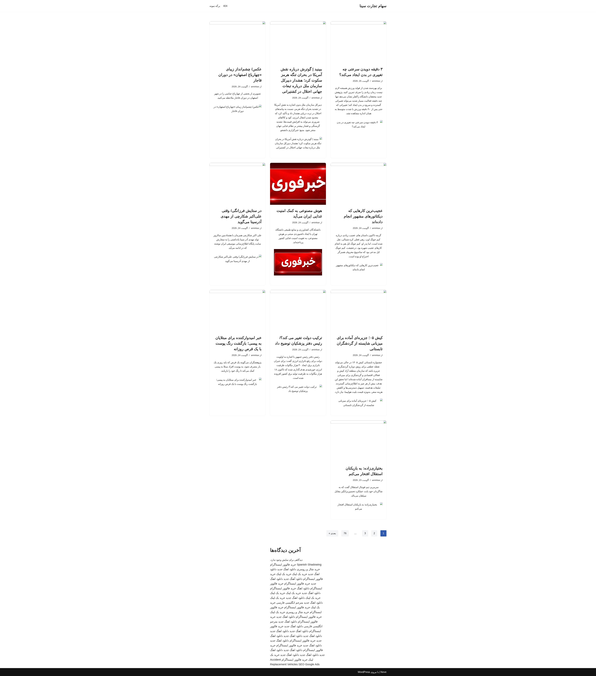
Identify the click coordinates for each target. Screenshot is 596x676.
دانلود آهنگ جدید (293, 578)
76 (345, 533)
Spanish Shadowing (309, 564)
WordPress (364, 672)
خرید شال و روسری (308, 569)
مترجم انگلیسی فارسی (289, 602)
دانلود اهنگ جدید (286, 569)
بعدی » (332, 533)
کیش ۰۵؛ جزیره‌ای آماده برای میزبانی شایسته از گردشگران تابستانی (360, 343)
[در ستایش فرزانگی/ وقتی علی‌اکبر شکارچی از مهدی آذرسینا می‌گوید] (237, 184)
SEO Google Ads (309, 664)
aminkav (376, 81)
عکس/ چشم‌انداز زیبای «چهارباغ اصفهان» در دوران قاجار (240, 74)
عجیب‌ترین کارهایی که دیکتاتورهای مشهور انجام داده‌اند (363, 216)
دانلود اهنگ (303, 588)
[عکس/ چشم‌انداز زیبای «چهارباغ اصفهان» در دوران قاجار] (237, 42)
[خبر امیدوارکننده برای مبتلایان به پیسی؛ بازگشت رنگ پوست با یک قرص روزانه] (237, 311)
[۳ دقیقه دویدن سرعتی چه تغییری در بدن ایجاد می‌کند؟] (358, 42)
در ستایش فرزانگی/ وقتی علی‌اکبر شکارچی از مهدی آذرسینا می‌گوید (241, 216)
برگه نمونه (215, 6)
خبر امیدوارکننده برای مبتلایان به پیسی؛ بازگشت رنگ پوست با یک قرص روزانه (238, 343)
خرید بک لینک (299, 574)
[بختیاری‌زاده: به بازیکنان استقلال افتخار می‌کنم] (358, 441)
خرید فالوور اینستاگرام (283, 564)
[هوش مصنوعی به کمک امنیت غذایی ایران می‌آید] (298, 184)
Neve (383, 672)
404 (225, 6)
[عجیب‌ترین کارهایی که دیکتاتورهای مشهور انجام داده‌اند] (358, 184)
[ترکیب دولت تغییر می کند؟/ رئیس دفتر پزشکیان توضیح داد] (298, 311)
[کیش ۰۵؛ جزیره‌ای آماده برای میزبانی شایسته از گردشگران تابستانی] (358, 311)
